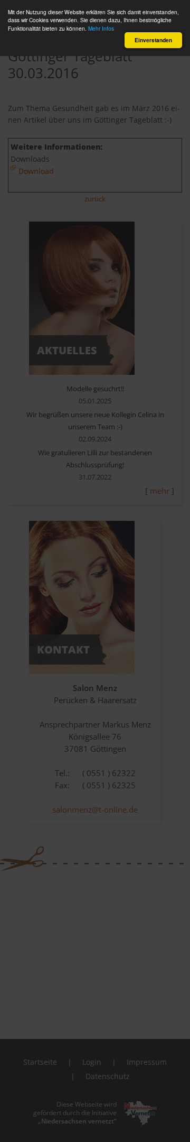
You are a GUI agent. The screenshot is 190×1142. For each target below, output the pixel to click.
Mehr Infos (101, 28)
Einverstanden (153, 40)
